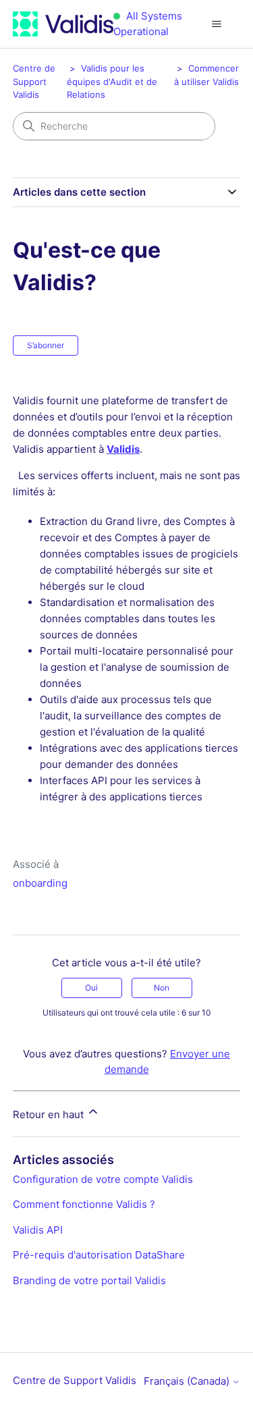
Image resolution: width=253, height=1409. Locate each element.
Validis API (38, 1229)
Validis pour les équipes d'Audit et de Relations (112, 81)
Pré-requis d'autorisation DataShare (99, 1254)
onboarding (40, 883)
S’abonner (45, 345)
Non (161, 988)
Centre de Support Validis (34, 81)
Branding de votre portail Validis (89, 1280)
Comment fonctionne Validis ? (84, 1204)
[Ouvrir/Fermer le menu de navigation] (216, 24)
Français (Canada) (188, 1381)
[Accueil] (63, 23)
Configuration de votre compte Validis (103, 1179)
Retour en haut (49, 1114)
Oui (91, 988)
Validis (123, 449)
